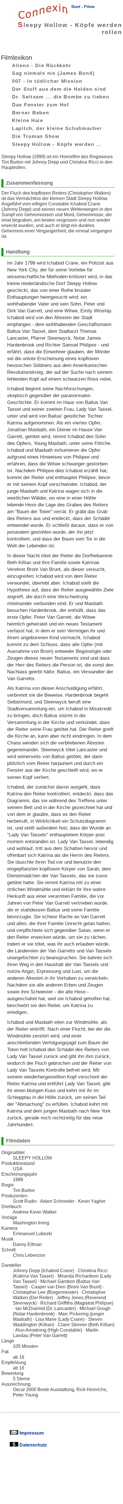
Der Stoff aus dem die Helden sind (59, 89)
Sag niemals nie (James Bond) (53, 73)
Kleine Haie (27, 120)
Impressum (31, 1432)
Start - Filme (83, 6)
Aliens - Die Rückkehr (42, 65)
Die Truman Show (35, 136)
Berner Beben (30, 112)
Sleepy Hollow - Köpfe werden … (57, 144)
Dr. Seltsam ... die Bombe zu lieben (60, 97)
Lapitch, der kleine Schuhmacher (57, 128)
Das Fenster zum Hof (40, 105)
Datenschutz (32, 1444)
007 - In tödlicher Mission (47, 81)
